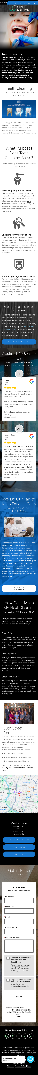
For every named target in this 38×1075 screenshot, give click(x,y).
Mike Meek (25, 73)
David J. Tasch (7, 75)
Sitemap (10, 1066)
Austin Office (19, 823)
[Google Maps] (6, 1036)
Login (29, 1066)
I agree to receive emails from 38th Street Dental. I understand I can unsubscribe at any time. (21, 983)
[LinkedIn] (25, 1036)
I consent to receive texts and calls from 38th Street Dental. (21, 965)
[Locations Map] (19, 794)
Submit (19, 997)
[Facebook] (19, 1036)
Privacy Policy (21, 970)
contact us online (26, 768)
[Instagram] (12, 1036)
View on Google (10, 417)
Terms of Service (27, 1014)
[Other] (31, 1036)
